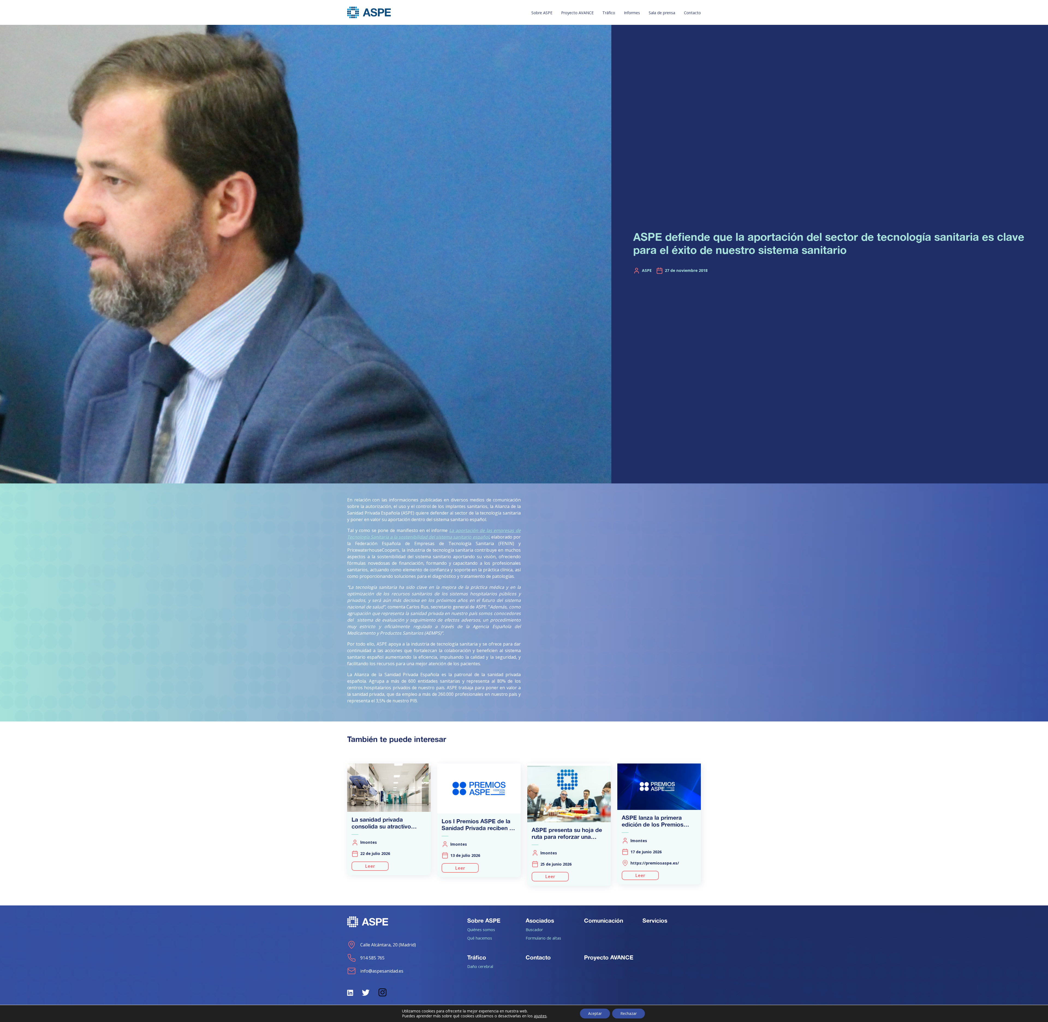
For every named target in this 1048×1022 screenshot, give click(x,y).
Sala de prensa (662, 12)
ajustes (540, 1016)
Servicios (654, 920)
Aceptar (595, 1013)
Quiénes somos (481, 929)
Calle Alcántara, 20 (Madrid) (388, 945)
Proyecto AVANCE (577, 12)
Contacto (692, 12)
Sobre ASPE (541, 12)
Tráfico (608, 12)
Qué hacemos (479, 938)
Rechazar (628, 1013)
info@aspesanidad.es (381, 971)
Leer (370, 866)
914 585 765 (372, 958)
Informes (632, 12)
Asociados (540, 920)
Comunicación (603, 920)
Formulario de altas (543, 938)
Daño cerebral (480, 966)
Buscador (534, 929)
